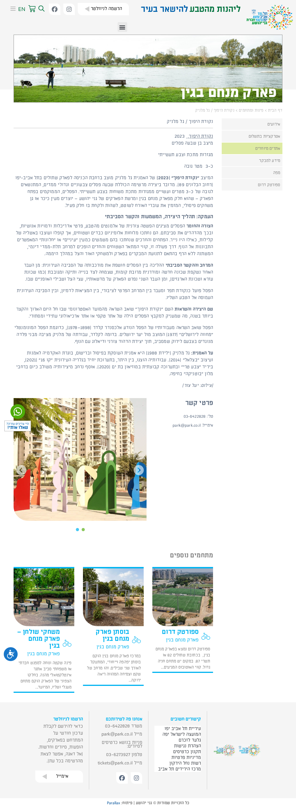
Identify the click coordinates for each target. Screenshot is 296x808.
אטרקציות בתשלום (264, 136)
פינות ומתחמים (251, 110)
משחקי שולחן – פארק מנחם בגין (38, 639)
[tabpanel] (80, 459)
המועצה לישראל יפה (181, 734)
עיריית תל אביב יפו (182, 729)
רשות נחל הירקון (185, 763)
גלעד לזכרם (190, 740)
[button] (41, 8)
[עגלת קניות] (32, 9)
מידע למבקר (269, 161)
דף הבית (275, 110)
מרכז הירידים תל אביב (179, 769)
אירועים (273, 124)
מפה (276, 173)
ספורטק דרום (269, 185)
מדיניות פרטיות (186, 757)
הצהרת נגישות (187, 746)
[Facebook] (54, 9)
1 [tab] (83, 529)
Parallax (113, 803)
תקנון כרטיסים (187, 752)
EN (21, 9)
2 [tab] (77, 529)
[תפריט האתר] (11, 9)
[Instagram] (69, 9)
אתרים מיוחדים (267, 148)
